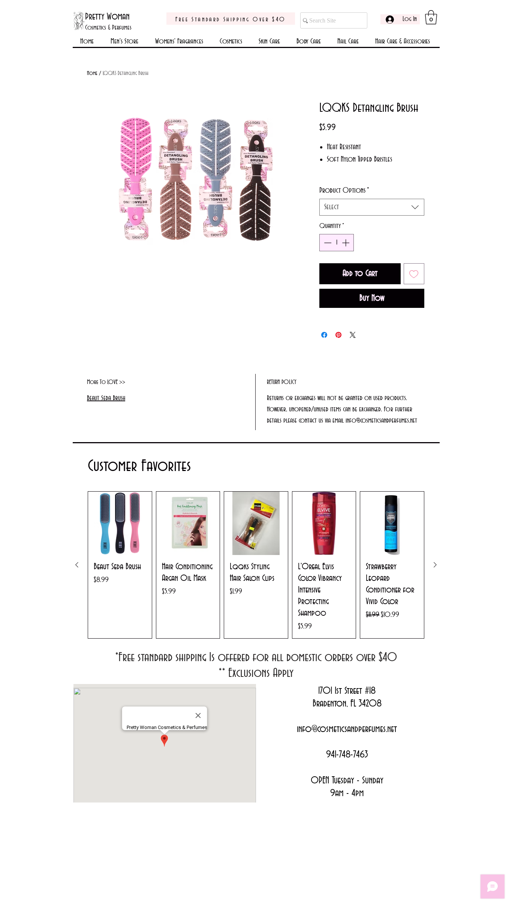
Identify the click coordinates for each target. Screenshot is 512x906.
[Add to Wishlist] (414, 273)
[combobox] (371, 207)
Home (92, 73)
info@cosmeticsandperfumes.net (347, 729)
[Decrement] (326, 242)
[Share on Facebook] (324, 334)
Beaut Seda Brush (106, 398)
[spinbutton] (336, 242)
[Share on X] (352, 334)
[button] (431, 17)
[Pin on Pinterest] (338, 334)
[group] (256, 565)
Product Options (344, 190)
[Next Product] (435, 564)
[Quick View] (120, 523)
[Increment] (346, 242)
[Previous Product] (76, 564)
